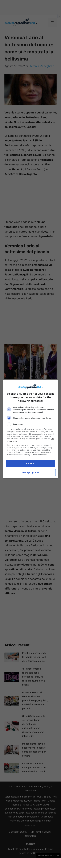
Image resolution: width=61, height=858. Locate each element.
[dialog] (30, 429)
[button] (30, 424)
